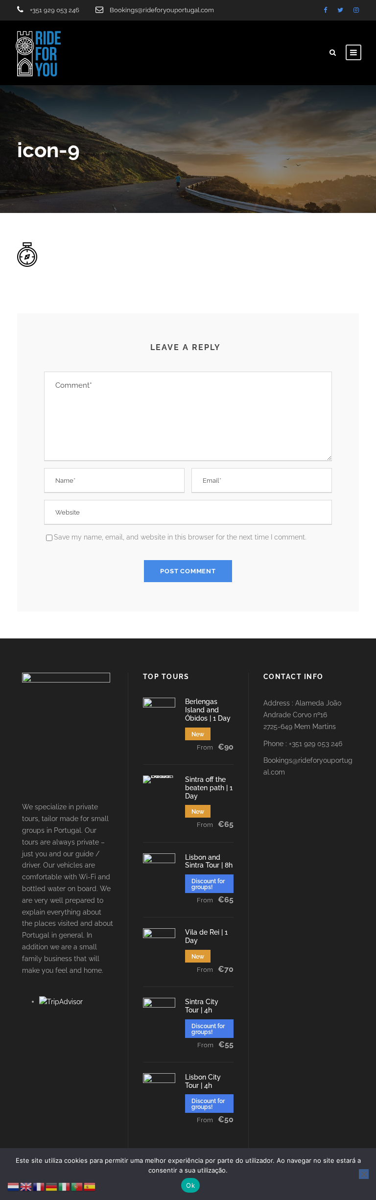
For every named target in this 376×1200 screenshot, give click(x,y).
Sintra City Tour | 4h (201, 1006)
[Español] (90, 1186)
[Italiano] (64, 1186)
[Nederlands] (13, 1186)
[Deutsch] (52, 1186)
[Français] (39, 1186)
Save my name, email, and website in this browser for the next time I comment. (180, 537)
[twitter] (340, 10)
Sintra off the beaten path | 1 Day (209, 788)
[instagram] (356, 10)
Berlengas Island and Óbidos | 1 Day (208, 710)
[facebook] (325, 10)
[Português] (77, 1186)
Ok (190, 1185)
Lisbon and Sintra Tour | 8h (209, 861)
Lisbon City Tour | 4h (203, 1081)
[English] (26, 1186)
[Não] (364, 1174)
